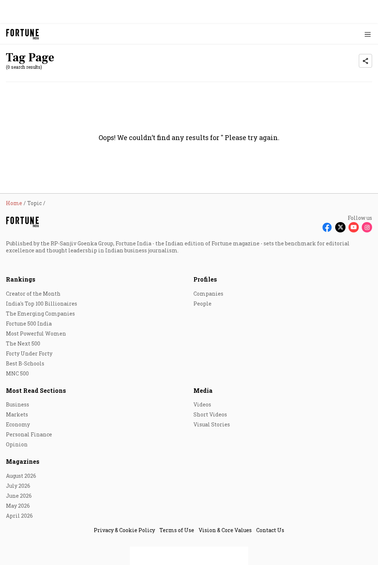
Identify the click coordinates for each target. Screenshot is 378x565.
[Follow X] (340, 227)
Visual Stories (211, 424)
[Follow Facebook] (327, 227)
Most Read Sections (36, 390)
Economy (18, 424)
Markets (17, 414)
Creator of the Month (33, 293)
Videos (202, 404)
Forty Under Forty (29, 353)
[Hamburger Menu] (367, 34)
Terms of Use (176, 530)
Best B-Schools (25, 363)
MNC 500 (17, 373)
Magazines (22, 461)
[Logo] (22, 34)
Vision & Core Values (225, 530)
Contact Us (270, 530)
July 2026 (18, 485)
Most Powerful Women (36, 333)
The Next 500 (23, 343)
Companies (208, 293)
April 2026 (19, 515)
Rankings (20, 279)
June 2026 (19, 495)
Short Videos (210, 414)
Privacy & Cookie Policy (124, 530)
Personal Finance (29, 434)
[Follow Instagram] (367, 227)
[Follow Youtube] (353, 227)
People (202, 303)
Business (17, 404)
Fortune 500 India (29, 323)
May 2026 (18, 505)
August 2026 (21, 475)
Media (203, 390)
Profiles (205, 279)
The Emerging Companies (40, 313)
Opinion (17, 444)
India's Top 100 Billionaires (41, 303)
